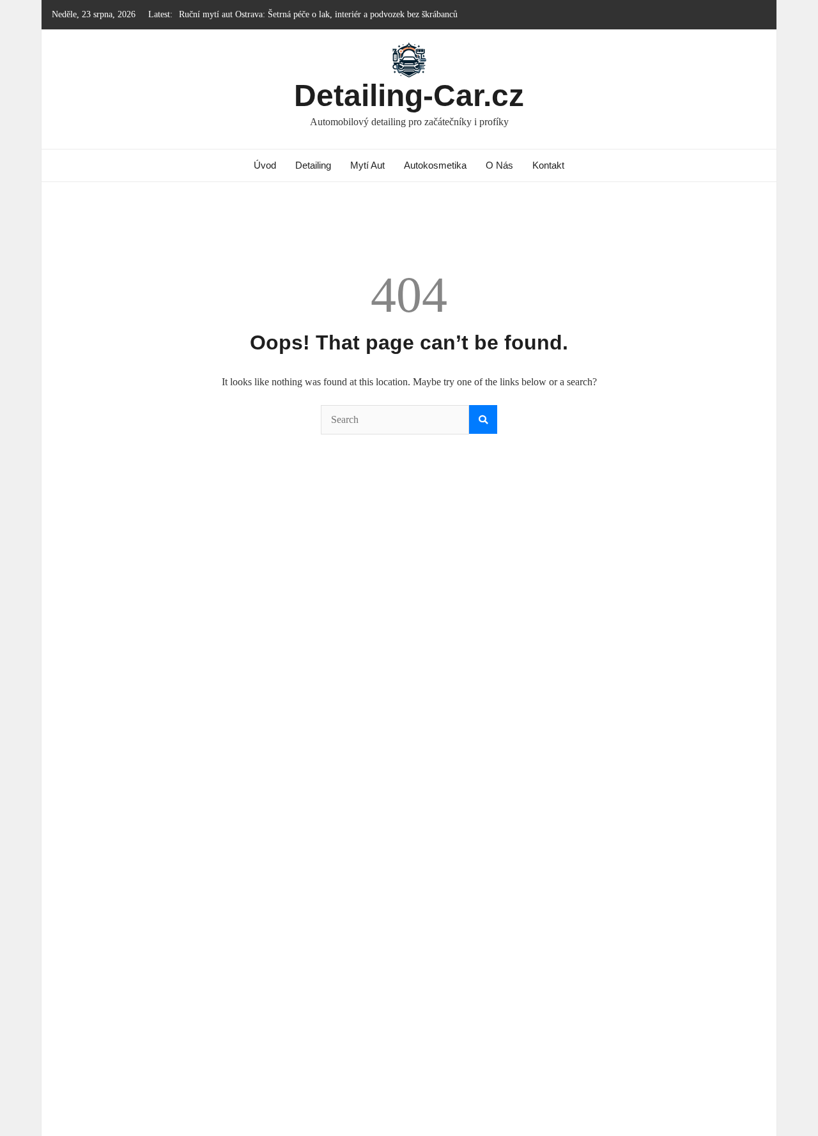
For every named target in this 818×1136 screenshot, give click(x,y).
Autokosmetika (435, 165)
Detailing (313, 165)
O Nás (499, 165)
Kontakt (548, 165)
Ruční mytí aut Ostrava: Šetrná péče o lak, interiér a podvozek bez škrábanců (318, 14)
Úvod (265, 165)
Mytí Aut (367, 165)
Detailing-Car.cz (409, 95)
